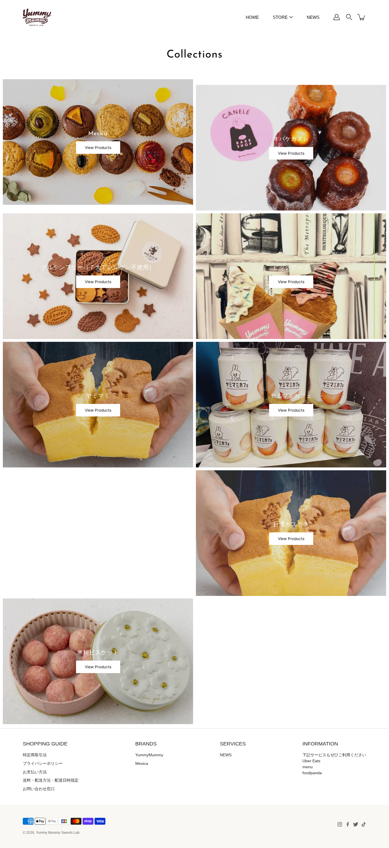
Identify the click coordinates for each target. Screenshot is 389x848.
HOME (252, 17)
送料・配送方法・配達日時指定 (51, 780)
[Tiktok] (363, 824)
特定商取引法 (35, 755)
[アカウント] (336, 17)
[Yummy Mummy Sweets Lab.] (37, 17)
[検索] (349, 17)
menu (307, 767)
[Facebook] (347, 824)
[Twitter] (355, 824)
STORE (280, 17)
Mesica (141, 763)
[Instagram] (339, 824)
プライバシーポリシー (43, 763)
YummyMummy (149, 755)
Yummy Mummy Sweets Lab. (58, 833)
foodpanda (312, 773)
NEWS (313, 17)
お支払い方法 (35, 772)
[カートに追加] (361, 17)
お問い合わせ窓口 (39, 788)
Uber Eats (311, 761)
